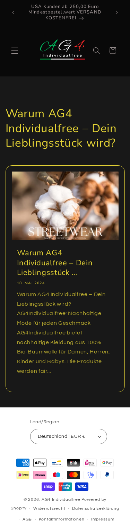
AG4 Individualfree (61, 499)
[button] (15, 50)
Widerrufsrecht (49, 508)
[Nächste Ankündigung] (116, 12)
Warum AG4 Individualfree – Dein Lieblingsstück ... (55, 262)
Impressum (102, 519)
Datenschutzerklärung (95, 508)
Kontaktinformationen (62, 519)
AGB (27, 519)
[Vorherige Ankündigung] (13, 12)
